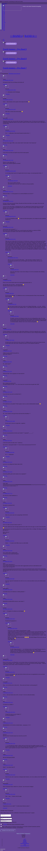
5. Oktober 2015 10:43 (7, 361)
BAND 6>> (30, 35)
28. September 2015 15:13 (8, 201)
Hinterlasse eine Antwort (14, 73)
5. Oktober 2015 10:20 (7, 350)
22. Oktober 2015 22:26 (7, 589)
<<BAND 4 (16, 35)
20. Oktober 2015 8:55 (9, 512)
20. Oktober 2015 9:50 (7, 522)
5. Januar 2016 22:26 (7, 803)
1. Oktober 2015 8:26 (9, 293)
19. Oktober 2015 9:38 (7, 503)
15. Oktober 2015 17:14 (7, 493)
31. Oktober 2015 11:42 (7, 683)
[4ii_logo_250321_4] (12, 10)
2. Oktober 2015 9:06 (14, 316)
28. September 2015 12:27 (8, 191)
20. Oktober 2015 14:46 (7, 550)
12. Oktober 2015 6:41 (7, 401)
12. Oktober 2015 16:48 (10, 421)
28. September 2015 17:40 (8, 227)
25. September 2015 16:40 (10, 171)
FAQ (25, 839)
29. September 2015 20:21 (13, 257)
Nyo (4, 40)
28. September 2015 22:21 (10, 239)
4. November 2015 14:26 (8, 755)
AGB (25, 844)
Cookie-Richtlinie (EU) (24, 845)
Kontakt (24, 841)
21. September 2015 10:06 (10, 89)
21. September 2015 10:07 (10, 109)
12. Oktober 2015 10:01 (7, 411)
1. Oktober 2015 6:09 (7, 280)
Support (24, 840)
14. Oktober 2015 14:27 (7, 462)
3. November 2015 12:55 (8, 722)
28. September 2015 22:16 (10, 216)
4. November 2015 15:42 (10, 743)
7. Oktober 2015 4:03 (7, 381)
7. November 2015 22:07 (8, 784)
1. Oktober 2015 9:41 (7, 329)
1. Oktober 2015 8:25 (14, 269)
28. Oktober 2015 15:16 (7, 608)
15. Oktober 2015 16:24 (7, 481)
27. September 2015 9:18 (13, 180)
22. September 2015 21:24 (8, 140)
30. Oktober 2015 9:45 (14, 647)
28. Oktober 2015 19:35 (10, 672)
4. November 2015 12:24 (8, 732)
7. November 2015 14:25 (10, 774)
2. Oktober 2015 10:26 (9, 340)
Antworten (5, 84)
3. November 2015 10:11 (10, 712)
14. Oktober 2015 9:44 (9, 452)
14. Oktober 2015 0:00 (7, 440)
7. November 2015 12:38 (8, 765)
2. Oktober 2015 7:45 (12, 304)
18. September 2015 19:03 (8, 80)
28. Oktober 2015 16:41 (10, 618)
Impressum (25, 842)
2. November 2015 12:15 (8, 692)
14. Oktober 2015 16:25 (7, 471)
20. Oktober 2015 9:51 (9, 540)
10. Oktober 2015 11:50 (7, 392)
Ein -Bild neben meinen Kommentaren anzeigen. (13, 824)
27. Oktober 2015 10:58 (7, 599)
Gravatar (5, 824)
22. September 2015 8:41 (10, 131)
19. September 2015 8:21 (8, 99)
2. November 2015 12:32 (8, 702)
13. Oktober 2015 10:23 (7, 430)
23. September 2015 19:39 (8, 150)
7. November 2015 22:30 (10, 794)
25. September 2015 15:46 (8, 160)
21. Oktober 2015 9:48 (9, 578)
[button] (11, 44)
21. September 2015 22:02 (8, 119)
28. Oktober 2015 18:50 (7, 660)
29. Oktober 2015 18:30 (12, 628)
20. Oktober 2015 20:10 (7, 561)
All (3, 39)
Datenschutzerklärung (25, 843)
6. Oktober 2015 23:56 (7, 371)
